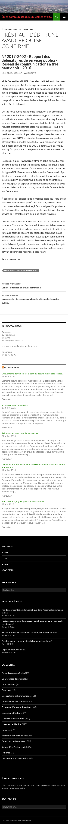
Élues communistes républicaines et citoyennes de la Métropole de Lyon (27, 16)
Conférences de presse (13, 678)
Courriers (6, 690)
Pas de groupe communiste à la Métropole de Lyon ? (27, 641)
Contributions (8, 684)
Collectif (31, 73)
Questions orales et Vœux (14, 741)
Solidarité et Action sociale (15, 747)
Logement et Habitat (12, 724)
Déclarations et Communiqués (16, 695)
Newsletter (8, 570)
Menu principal (64, 17)
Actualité (7, 564)
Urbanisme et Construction (15, 758)
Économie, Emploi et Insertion (17, 29)
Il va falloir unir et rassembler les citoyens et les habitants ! (30, 632)
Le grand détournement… (14, 649)
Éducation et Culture (12, 712)
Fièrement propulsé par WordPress (16, 820)
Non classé (7, 730)
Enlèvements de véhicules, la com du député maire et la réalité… (32, 373)
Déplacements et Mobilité (14, 701)
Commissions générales (13, 673)
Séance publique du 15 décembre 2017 (21, 271)
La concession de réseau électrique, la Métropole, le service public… (30, 299)
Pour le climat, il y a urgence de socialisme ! (23, 501)
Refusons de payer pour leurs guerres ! (20, 433)
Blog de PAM (11, 367)
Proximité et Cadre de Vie (14, 735)
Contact (6, 558)
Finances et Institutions (13, 718)
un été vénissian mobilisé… (15, 404)
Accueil (5, 552)
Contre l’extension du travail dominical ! (21, 286)
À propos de (8, 546)
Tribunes (6, 752)
